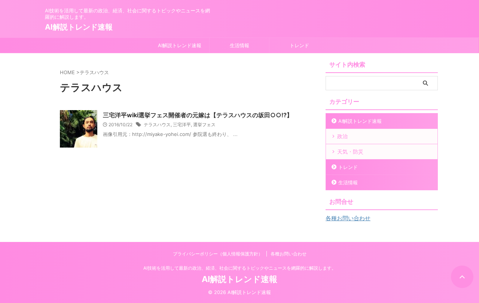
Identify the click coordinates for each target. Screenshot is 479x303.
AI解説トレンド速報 (79, 26)
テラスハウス (157, 124)
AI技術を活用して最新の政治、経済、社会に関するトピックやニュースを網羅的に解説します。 (239, 268)
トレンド (299, 45)
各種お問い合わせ (348, 218)
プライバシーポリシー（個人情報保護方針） (218, 254)
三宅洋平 (182, 124)
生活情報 (239, 45)
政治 (342, 136)
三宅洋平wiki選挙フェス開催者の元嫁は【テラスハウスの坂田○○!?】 (198, 115)
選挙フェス (204, 124)
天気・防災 (350, 151)
